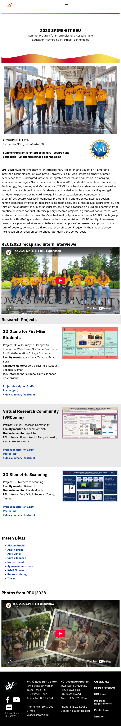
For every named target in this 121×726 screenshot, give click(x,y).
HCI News (100, 694)
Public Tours (101, 710)
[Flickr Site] (9, 707)
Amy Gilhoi (14, 553)
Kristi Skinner (15, 570)
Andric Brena (15, 549)
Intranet (99, 716)
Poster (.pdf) (10, 390)
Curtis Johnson (16, 558)
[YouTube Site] (16, 700)
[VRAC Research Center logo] (10, 686)
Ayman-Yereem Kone (20, 566)
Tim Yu (11, 578)
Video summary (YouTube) (19, 394)
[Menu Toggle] (66, 5)
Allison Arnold (16, 545)
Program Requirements (103, 702)
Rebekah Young (17, 574)
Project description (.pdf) (18, 386)
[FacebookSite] (7, 700)
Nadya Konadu (16, 562)
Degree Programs (104, 687)
